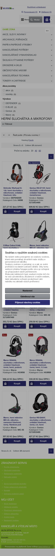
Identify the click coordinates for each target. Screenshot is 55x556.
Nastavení (27, 290)
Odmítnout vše (27, 296)
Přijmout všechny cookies (27, 302)
